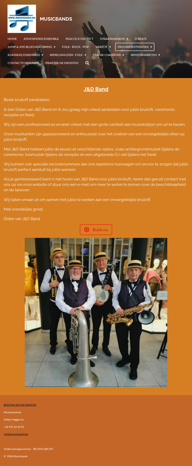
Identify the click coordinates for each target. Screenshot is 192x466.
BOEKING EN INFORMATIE (20, 404)
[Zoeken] (87, 63)
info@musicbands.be (16, 434)
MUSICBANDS (56, 19)
